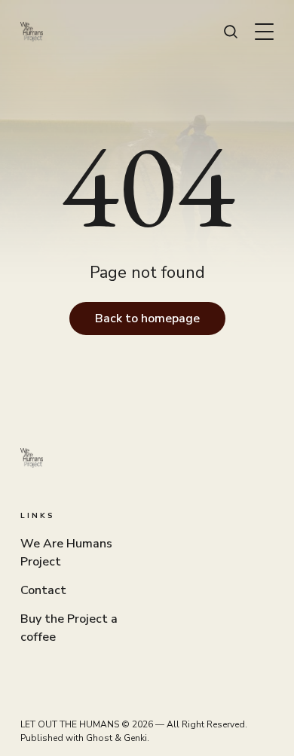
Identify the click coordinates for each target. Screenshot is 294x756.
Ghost (99, 738)
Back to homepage (147, 318)
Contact (43, 590)
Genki (135, 738)
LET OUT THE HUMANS (69, 724)
